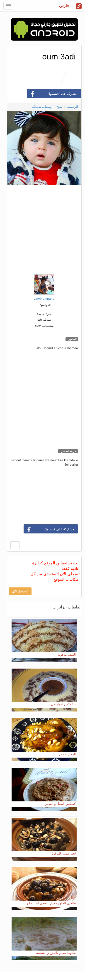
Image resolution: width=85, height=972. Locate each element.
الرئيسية (72, 106)
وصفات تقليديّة (42, 106)
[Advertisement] (42, 228)
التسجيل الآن (20, 591)
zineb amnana (44, 298)
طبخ (59, 106)
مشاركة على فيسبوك (62, 94)
